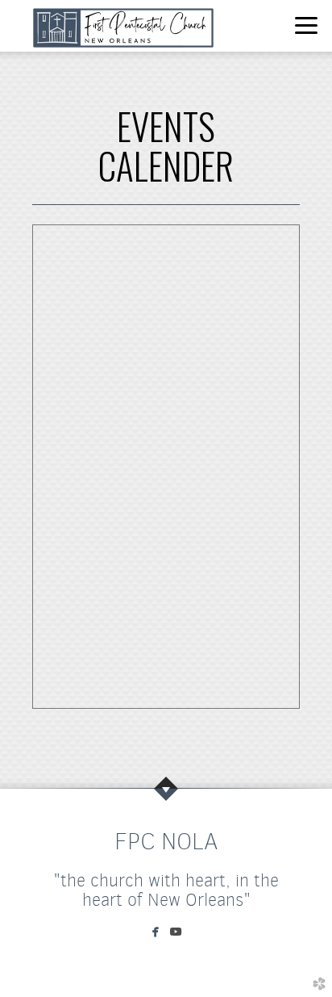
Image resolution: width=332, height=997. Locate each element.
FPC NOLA (166, 841)
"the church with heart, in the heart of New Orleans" (166, 890)
